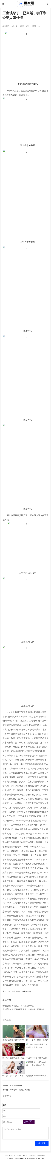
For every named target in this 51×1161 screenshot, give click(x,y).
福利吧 (5, 26)
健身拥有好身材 (16, 1085)
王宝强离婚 (13, 991)
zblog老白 (40, 1158)
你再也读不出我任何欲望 (20, 1089)
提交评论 (41, 1143)
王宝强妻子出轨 (24, 991)
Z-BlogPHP (21, 1158)
